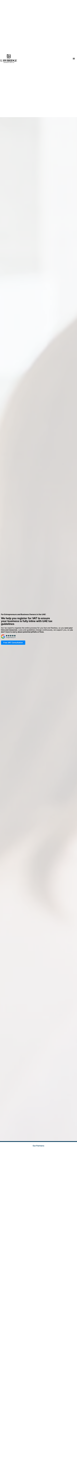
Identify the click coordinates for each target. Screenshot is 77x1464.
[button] (73, 58)
